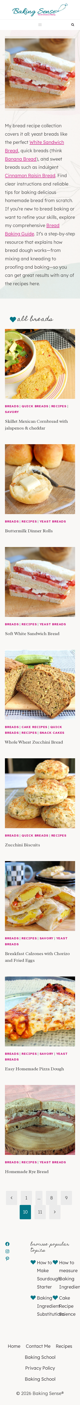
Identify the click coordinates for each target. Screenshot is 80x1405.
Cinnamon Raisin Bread (30, 175)
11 (40, 1212)
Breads (12, 406)
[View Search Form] (72, 24)
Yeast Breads (53, 521)
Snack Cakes (52, 733)
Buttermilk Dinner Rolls (29, 531)
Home (14, 1346)
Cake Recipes (34, 727)
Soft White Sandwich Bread (32, 634)
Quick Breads (35, 406)
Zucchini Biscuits (22, 845)
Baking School (40, 1357)
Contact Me (38, 1346)
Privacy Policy (40, 1368)
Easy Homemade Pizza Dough (34, 1069)
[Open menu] (40, 25)
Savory (12, 412)
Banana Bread (20, 159)
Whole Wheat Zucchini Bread (34, 742)
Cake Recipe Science (67, 1306)
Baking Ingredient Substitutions (51, 1306)
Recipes (58, 406)
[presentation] (40, 364)
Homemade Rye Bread (27, 1172)
